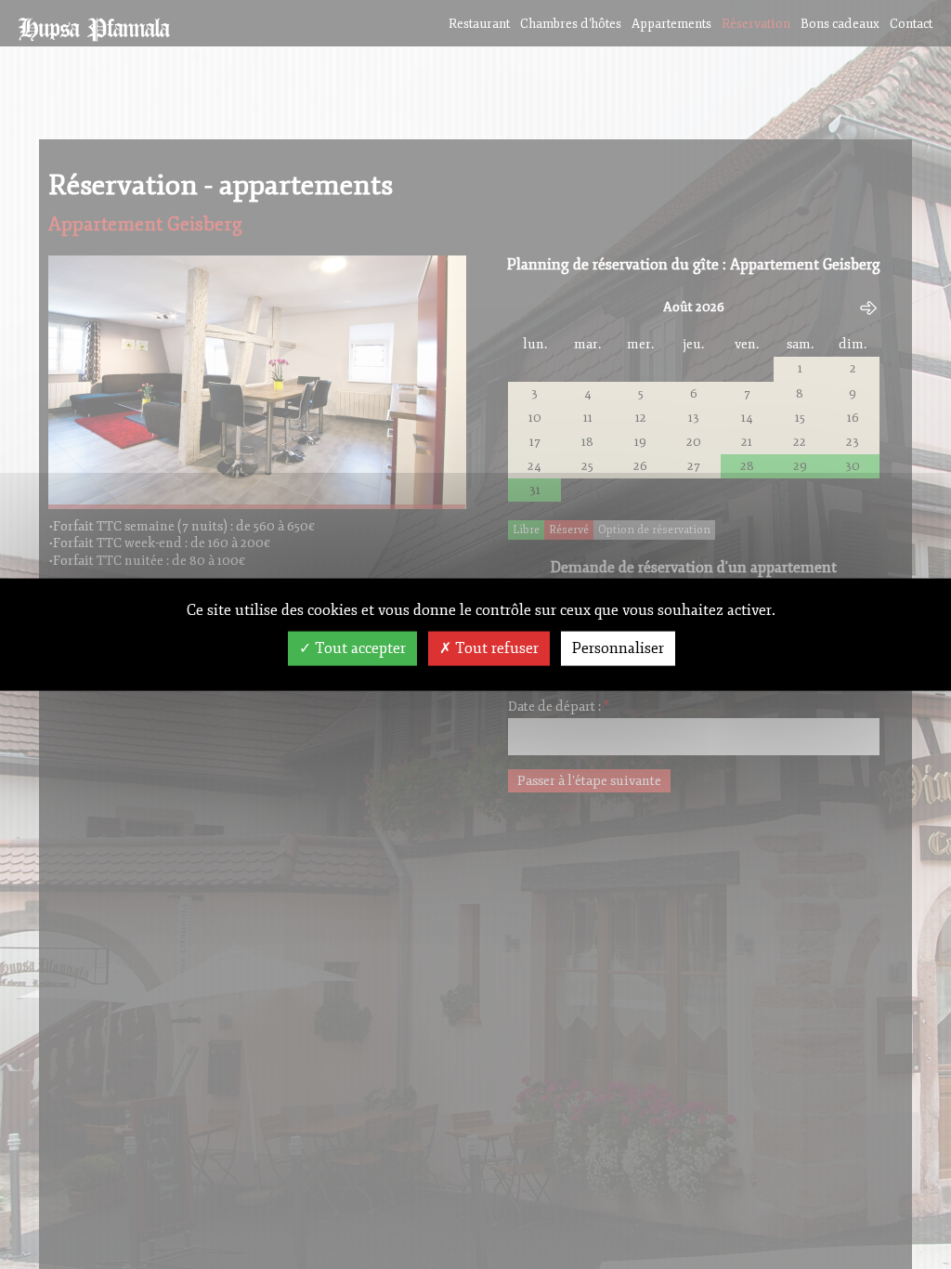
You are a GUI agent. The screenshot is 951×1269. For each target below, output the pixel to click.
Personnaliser (618, 648)
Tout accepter (358, 648)
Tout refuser (495, 648)
